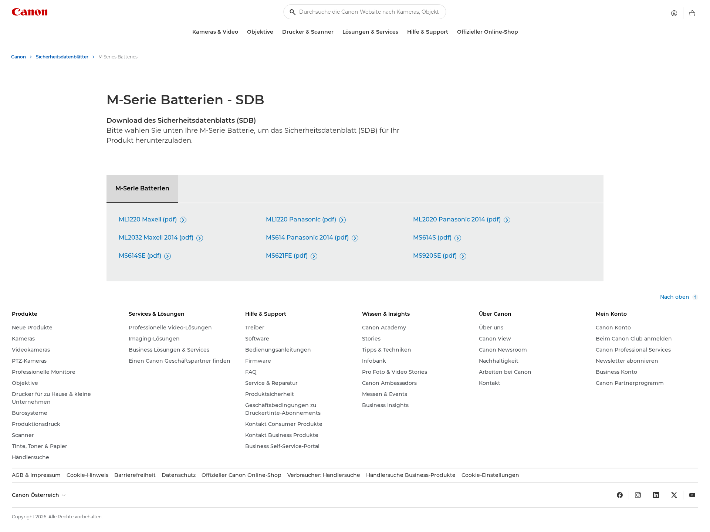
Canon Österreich (36, 495)
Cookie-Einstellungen (490, 475)
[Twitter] (674, 495)
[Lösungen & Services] (401, 32)
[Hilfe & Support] (451, 32)
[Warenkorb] (692, 13)
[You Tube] (692, 495)
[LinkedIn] (656, 495)
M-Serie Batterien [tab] (142, 188)
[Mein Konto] (674, 13)
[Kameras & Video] (241, 32)
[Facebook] (620, 495)
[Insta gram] (638, 495)
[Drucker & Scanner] (336, 32)
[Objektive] (276, 32)
